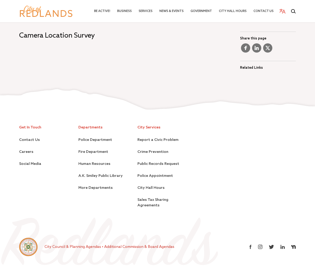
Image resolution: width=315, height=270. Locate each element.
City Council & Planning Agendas (73, 247)
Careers (26, 152)
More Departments (95, 188)
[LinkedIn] (256, 49)
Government (201, 11)
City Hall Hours (233, 11)
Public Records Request (158, 164)
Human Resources (94, 164)
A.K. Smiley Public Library (100, 176)
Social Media (30, 164)
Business (124, 11)
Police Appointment (155, 176)
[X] (267, 49)
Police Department (95, 140)
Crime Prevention (152, 152)
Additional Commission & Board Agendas (139, 247)
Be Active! (102, 11)
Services (145, 11)
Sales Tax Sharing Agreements (152, 202)
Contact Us (263, 11)
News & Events (171, 11)
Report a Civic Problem (157, 140)
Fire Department (93, 152)
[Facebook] (245, 49)
